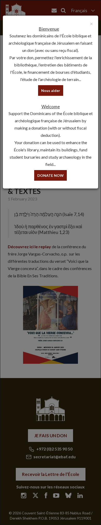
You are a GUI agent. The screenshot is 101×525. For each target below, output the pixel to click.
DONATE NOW (50, 175)
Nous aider (50, 90)
